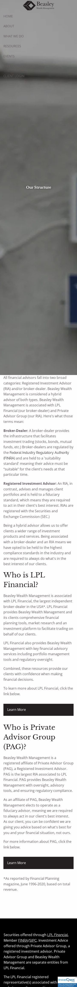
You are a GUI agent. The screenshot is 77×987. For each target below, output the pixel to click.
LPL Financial (57, 935)
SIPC (33, 940)
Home (8, 16)
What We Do (13, 36)
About (8, 26)
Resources (12, 46)
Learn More (16, 709)
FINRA (23, 940)
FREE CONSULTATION (19, 66)
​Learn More (16, 862)
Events (9, 56)
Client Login (13, 76)
